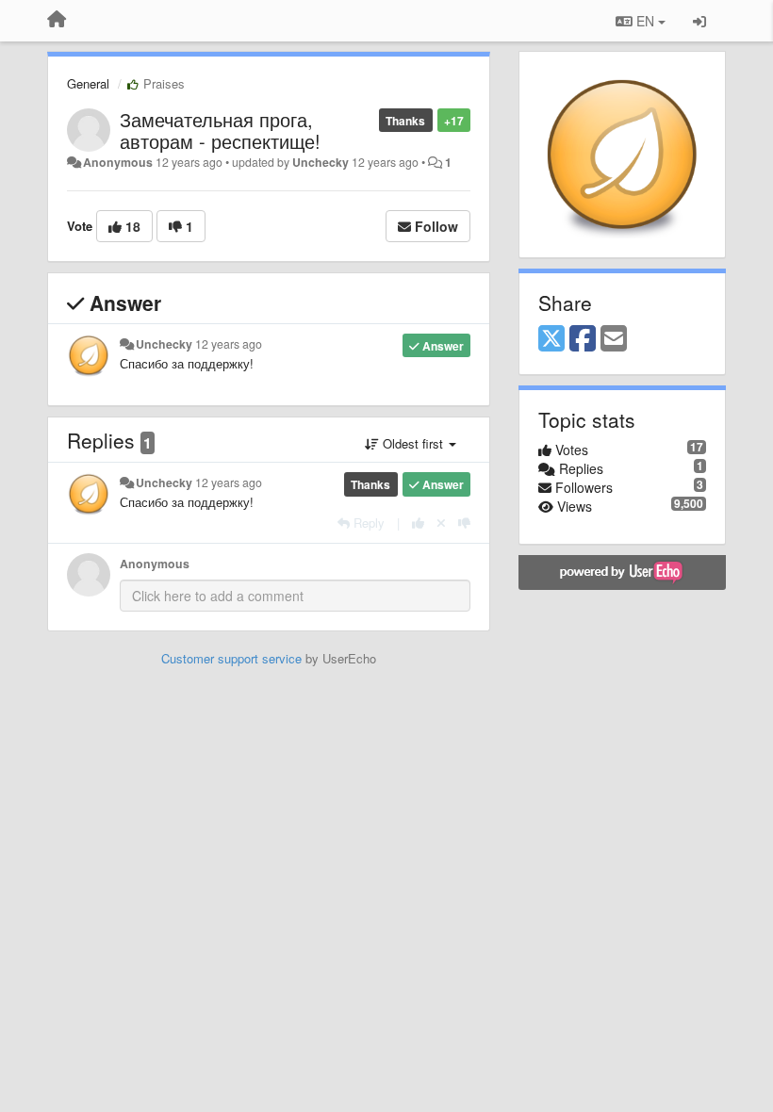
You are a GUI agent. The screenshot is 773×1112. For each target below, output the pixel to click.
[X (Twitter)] (551, 339)
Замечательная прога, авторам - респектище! (220, 130)
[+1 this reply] (418, 522)
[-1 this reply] (464, 522)
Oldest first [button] (413, 443)
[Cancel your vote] (441, 522)
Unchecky (320, 162)
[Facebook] (582, 339)
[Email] (613, 339)
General (88, 83)
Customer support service (231, 658)
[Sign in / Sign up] (699, 21)
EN (645, 20)
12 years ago (228, 343)
